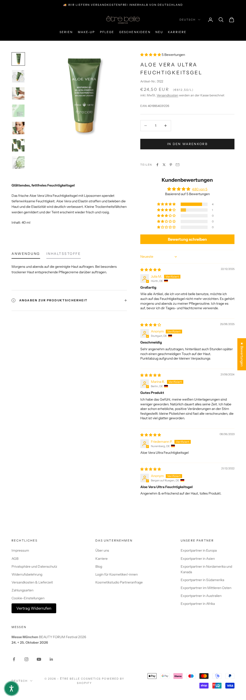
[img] (150, 270)
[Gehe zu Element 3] (18, 93)
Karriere (177, 32)
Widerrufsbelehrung (27, 574)
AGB (15, 558)
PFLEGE (107, 32)
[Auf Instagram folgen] (26, 659)
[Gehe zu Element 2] (18, 76)
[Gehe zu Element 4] (18, 110)
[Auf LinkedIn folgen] (51, 659)
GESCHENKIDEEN (135, 32)
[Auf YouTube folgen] (39, 659)
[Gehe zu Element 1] (18, 59)
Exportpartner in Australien (201, 596)
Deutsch (187, 19)
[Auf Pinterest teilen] (171, 165)
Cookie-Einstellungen (28, 598)
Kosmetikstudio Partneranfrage (119, 582)
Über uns (102, 550)
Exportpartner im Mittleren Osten (206, 588)
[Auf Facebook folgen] (14, 659)
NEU (159, 32)
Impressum (20, 550)
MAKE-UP (86, 32)
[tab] (26, 255)
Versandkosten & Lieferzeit (32, 582)
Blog (98, 566)
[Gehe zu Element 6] (18, 145)
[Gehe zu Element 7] (18, 162)
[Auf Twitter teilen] (164, 165)
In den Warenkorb (187, 144)
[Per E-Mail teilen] (177, 165)
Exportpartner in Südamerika (202, 580)
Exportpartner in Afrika (198, 603)
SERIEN (66, 32)
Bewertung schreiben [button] (187, 239)
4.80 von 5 (199, 189)
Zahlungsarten (22, 590)
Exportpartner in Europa (199, 550)
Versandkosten (167, 95)
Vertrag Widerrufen (33, 608)
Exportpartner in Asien (198, 558)
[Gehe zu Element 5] (18, 128)
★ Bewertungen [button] (242, 354)
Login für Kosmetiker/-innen (116, 574)
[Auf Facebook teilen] (157, 165)
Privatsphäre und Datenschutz (34, 566)
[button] (151, 54)
